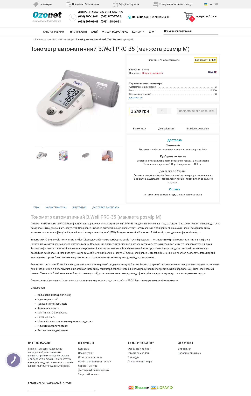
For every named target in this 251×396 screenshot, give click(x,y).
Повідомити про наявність (197, 111)
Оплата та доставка (115, 31)
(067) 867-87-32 (111, 16)
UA (210, 4)
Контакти (138, 31)
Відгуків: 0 (152, 59)
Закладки (134, 357)
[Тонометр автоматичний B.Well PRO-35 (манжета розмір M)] (41, 155)
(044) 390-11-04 (88, 16)
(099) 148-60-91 (111, 21)
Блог (152, 31)
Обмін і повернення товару (94, 361)
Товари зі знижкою (189, 353)
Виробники (184, 348)
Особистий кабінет (139, 348)
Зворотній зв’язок (89, 374)
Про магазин (78, 31)
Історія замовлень (139, 353)
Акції (94, 31)
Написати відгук (170, 59)
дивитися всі (136, 97)
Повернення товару (140, 361)
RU (216, 4)
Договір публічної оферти (94, 370)
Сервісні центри (88, 365)
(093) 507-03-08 (88, 21)
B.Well (145, 69)
